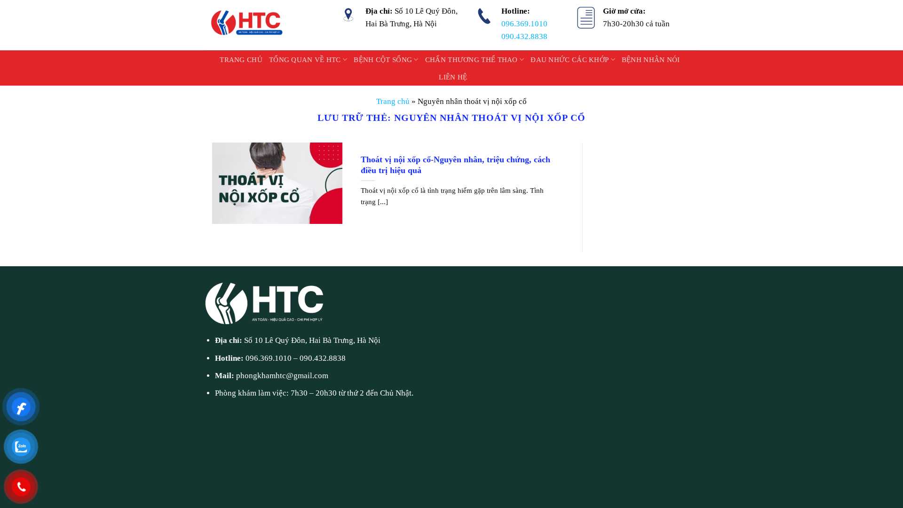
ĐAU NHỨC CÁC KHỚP (570, 60)
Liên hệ (453, 77)
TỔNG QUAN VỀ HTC (305, 60)
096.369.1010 (524, 23)
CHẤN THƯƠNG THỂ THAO (471, 60)
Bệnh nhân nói (651, 60)
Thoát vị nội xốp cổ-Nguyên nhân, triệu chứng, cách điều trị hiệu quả (455, 165)
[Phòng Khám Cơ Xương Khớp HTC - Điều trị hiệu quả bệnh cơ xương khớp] (248, 25)
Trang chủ (241, 60)
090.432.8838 (524, 36)
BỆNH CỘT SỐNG (383, 60)
